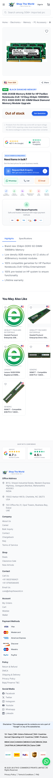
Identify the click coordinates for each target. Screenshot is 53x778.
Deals (4, 557)
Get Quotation (40, 113)
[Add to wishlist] (46, 31)
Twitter (9, 697)
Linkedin (9, 713)
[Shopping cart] (48, 4)
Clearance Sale (9, 561)
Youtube (9, 705)
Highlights (9, 238)
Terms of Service (10, 545)
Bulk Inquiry (7, 529)
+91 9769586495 (10, 583)
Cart (4, 607)
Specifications (25, 238)
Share (46, 82)
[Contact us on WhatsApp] (46, 761)
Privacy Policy (8, 678)
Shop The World (25, 3)
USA (12, 742)
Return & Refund (9, 666)
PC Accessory (40, 22)
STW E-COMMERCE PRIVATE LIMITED (29, 768)
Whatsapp (10, 709)
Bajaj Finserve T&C (11, 682)
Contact (6, 533)
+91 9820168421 (10, 579)
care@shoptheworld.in (12, 591)
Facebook (10, 693)
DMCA (5, 670)
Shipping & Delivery (11, 674)
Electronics (15, 22)
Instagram (10, 701)
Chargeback (8, 537)
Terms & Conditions (25, 774)
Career (5, 525)
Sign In (40, 4)
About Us (6, 521)
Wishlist (5, 611)
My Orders (7, 603)
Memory (27, 22)
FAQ (4, 541)
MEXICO (27, 742)
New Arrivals (8, 565)
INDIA (7, 742)
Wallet (5, 615)
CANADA (19, 742)
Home (5, 22)
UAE (33, 742)
